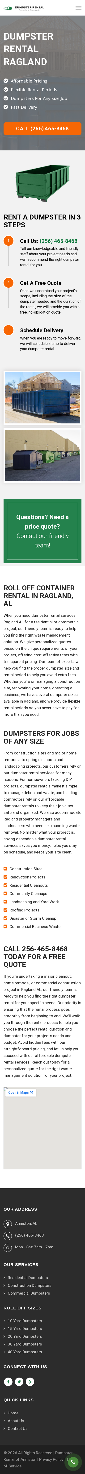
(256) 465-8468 (58, 241)
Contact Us (18, 1428)
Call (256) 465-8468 (42, 129)
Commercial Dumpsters (29, 1293)
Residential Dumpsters (28, 1277)
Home (13, 1413)
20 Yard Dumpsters (25, 1336)
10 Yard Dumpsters (25, 1321)
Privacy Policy (51, 1459)
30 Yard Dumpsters (25, 1344)
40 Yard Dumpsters (25, 1352)
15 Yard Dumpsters (25, 1328)
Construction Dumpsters (29, 1285)
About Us (16, 1421)
